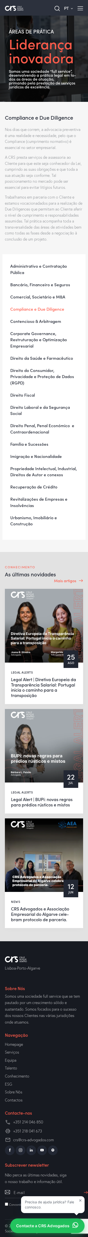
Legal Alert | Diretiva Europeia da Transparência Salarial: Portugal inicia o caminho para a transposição (43, 687)
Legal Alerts (22, 672)
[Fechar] (80, 1200)
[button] (53, 1204)
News (15, 901)
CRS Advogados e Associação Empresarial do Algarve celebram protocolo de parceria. (40, 914)
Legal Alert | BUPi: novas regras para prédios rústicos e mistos (42, 802)
